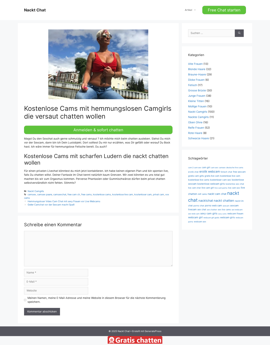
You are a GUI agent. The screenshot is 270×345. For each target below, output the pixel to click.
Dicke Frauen (196, 79)
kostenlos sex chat (235, 184)
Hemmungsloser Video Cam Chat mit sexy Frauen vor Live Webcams (64, 201)
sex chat (201, 209)
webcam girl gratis (211, 217)
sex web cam (194, 213)
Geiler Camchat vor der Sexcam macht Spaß (51, 204)
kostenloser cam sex (220, 179)
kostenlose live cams (198, 179)
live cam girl (208, 187)
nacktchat (205, 200)
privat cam (158, 194)
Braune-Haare (197, 74)
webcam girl (195, 217)
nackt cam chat (217, 193)
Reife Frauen (196, 127)
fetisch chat (226, 172)
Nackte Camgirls (198, 117)
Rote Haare (195, 133)
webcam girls (227, 217)
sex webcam (237, 209)
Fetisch (192, 85)
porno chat (198, 205)
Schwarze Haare (198, 138)
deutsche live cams (234, 167)
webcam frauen (235, 213)
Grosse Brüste (197, 90)
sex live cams (224, 209)
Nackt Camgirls (36, 191)
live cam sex (234, 188)
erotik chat (193, 172)
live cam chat (194, 188)
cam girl (206, 167)
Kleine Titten (196, 101)
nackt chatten (224, 200)
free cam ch (74, 194)
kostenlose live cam (122, 194)
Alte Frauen (195, 63)
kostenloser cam (143, 194)
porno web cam (213, 205)
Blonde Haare (196, 69)
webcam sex (200, 221)
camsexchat (59, 194)
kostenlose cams (102, 194)
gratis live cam (212, 175)
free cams (86, 194)
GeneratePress (153, 331)
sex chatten (212, 209)
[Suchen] (239, 33)
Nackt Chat (35, 10)
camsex (32, 194)
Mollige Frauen (197, 106)
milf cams (202, 194)
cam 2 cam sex (194, 167)
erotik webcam (209, 171)
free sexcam (239, 171)
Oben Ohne (195, 122)
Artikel (188, 9)
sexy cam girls (208, 213)
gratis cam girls (196, 175)
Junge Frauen (196, 95)
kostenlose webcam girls (211, 183)
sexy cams (222, 214)
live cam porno (221, 188)
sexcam (226, 205)
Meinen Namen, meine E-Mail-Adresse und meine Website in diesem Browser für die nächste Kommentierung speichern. (96, 300)
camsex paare (44, 194)
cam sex (214, 167)
